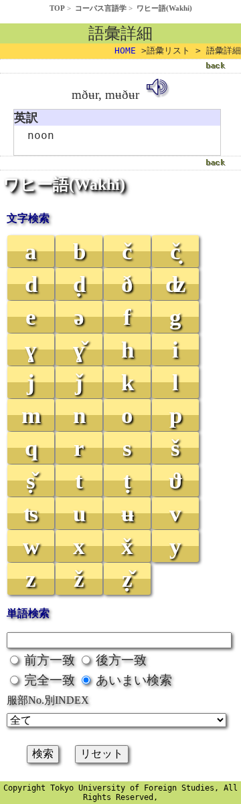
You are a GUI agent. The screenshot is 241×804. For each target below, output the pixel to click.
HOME (125, 50)
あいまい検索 (134, 680)
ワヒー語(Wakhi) (164, 8)
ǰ (79, 383)
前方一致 (49, 660)
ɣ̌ (79, 350)
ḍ (79, 284)
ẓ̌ (127, 579)
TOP (57, 8)
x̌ (127, 546)
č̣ (175, 252)
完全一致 (49, 680)
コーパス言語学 (101, 8)
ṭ (127, 481)
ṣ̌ (30, 481)
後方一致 (121, 660)
